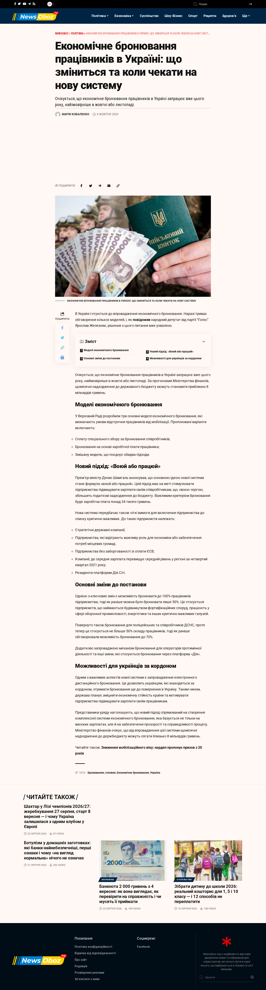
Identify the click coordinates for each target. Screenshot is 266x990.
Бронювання (96, 772)
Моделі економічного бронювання (106, 350)
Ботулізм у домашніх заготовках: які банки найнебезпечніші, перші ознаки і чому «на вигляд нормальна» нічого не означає (57, 850)
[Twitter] (19, 3)
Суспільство (184, 879)
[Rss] (34, 3)
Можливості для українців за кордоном (176, 358)
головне (110, 772)
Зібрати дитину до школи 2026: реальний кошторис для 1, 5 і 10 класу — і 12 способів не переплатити (206, 894)
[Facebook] (15, 3)
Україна (155, 772)
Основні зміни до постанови (102, 358)
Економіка (108, 879)
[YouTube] (24, 3)
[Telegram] (29, 3)
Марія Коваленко (75, 114)
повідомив (142, 320)
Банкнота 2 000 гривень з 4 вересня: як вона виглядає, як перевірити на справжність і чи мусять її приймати (130, 894)
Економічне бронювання (133, 772)
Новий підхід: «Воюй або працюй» (172, 351)
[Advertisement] (133, 150)
